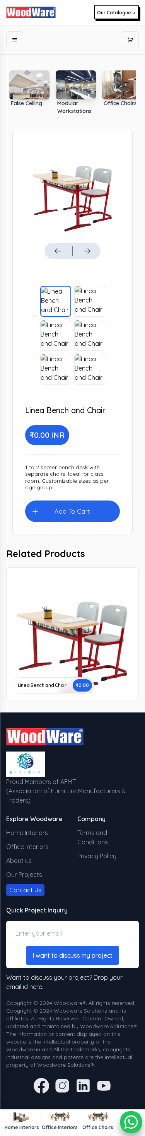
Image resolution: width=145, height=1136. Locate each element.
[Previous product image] (57, 251)
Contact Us (25, 890)
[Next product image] (87, 251)
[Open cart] (130, 39)
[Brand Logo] (31, 12)
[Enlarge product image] (55, 301)
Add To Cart (72, 511)
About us (19, 860)
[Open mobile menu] (14, 39)
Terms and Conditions (92, 837)
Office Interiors (27, 847)
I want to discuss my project (72, 955)
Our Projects (24, 874)
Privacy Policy (96, 856)
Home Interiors (27, 833)
